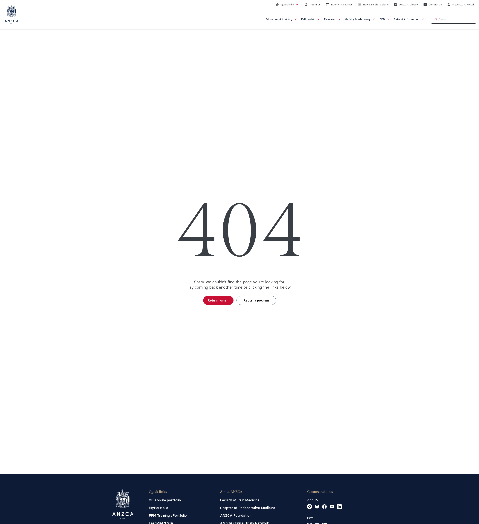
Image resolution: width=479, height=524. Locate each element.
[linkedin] (339, 507)
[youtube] (332, 507)
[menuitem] (281, 19)
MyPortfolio (158, 508)
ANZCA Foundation (235, 515)
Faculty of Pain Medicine (239, 500)
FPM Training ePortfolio (168, 515)
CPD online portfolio (165, 500)
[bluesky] (317, 507)
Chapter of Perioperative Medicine (247, 508)
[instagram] (309, 507)
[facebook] (324, 507)
